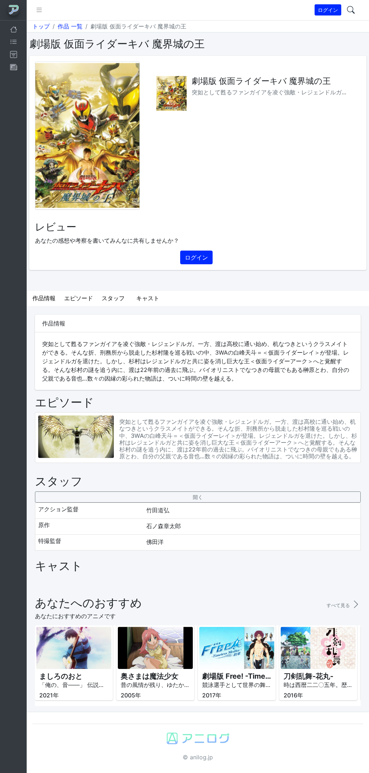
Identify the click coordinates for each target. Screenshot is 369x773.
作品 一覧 (70, 26)
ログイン (328, 10)
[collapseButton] (197, 497)
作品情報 (43, 298)
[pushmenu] (39, 10)
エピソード (78, 298)
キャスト (147, 298)
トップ (41, 26)
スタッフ (113, 298)
